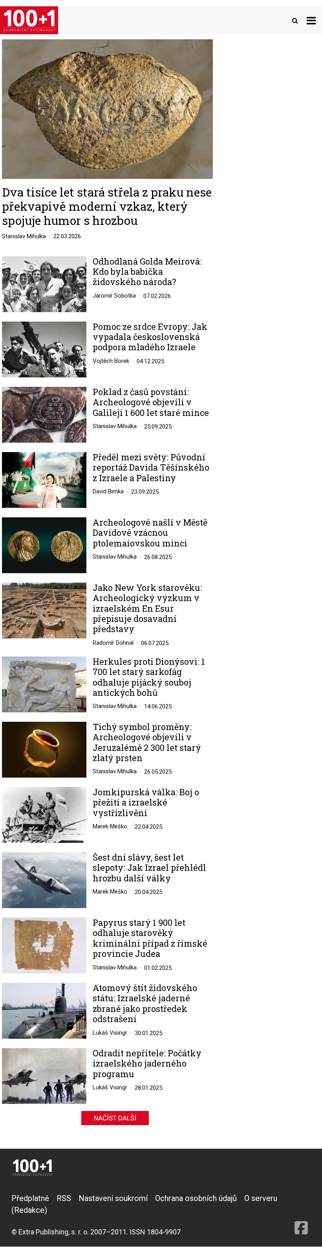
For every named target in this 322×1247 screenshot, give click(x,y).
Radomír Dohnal (113, 642)
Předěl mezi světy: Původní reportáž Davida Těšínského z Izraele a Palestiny (151, 467)
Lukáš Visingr (110, 1032)
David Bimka (108, 491)
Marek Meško (110, 826)
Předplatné (30, 1198)
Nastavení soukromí (113, 1198)
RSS (64, 1198)
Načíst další (115, 1118)
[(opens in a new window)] (301, 1214)
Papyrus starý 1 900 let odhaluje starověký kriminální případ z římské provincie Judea (150, 938)
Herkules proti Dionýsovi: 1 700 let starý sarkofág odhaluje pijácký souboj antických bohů (149, 677)
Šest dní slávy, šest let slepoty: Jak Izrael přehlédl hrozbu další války (149, 867)
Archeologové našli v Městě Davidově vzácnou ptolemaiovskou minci (150, 532)
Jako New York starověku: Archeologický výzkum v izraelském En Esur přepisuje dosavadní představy (147, 609)
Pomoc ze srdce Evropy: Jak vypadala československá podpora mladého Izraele (150, 337)
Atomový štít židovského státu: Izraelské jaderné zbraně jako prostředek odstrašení (145, 1003)
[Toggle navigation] (311, 20)
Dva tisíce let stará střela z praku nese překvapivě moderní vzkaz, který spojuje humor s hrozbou (107, 206)
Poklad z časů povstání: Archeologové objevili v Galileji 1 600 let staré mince (151, 402)
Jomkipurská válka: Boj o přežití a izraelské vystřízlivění (146, 802)
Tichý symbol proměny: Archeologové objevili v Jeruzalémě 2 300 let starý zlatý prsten (147, 742)
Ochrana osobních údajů (196, 1198)
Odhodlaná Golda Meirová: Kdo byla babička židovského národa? (147, 271)
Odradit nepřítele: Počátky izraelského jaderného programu (147, 1063)
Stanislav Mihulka (24, 236)
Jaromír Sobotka (114, 295)
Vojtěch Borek (111, 360)
